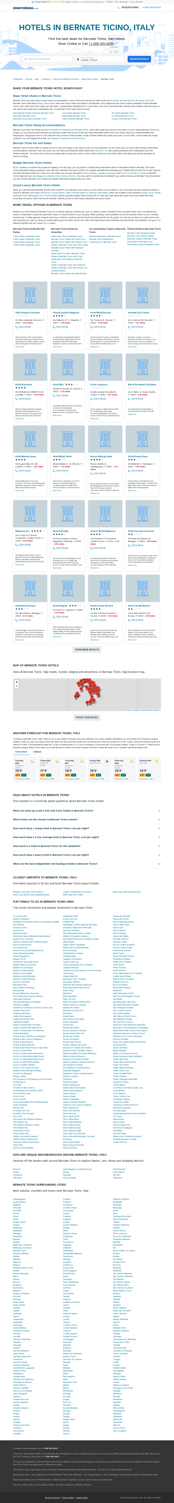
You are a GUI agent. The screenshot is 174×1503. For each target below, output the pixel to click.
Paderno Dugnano (121, 1199)
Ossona (66, 1431)
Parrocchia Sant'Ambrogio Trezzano (79, 1136)
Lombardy (46, 79)
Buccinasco (18, 1288)
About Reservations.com (24, 1479)
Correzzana (68, 1210)
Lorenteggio (68, 1339)
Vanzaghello (118, 1371)
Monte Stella (68, 1016)
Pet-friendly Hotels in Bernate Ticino (143, 244)
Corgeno (67, 1199)
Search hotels (139, 59)
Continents (18, 79)
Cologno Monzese (21, 1425)
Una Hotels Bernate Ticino (74, 113)
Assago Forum (147, 193)
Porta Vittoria (118, 1172)
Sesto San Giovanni (121, 1311)
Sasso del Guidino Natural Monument (129, 1042)
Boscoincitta (18, 990)
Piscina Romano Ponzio (123, 956)
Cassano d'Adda (20, 1362)
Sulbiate (116, 1333)
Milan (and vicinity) (90, 79)
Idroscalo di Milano (71, 930)
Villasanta (117, 1414)
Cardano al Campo (21, 1331)
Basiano (16, 1239)
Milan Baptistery (70, 996)
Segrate (116, 1299)
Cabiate (16, 1308)
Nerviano (67, 1405)
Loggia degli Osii (70, 976)
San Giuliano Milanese (123, 1276)
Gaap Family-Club (21, 1133)
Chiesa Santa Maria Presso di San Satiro (31, 1048)
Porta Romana (119, 1169)
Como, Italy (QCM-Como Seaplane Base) (31, 895)
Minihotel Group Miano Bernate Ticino (30, 119)
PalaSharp (67, 1079)
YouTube (59, 1484)
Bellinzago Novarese (22, 1248)
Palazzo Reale (69, 1096)
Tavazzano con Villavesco (124, 1339)
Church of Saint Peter (22, 1050)
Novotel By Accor (128, 100)
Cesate (16, 1405)
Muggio (66, 1399)
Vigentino (117, 1402)
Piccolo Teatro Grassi (122, 947)
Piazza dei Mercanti (121, 916)
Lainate (66, 1296)
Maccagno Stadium (71, 982)
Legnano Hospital (70, 967)
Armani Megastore (21, 956)
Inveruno (67, 1288)
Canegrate (17, 1322)
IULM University (70, 950)
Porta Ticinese (119, 967)
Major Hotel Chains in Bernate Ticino (37, 95)
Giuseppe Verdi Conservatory (26, 1142)
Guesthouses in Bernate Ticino (103, 242)
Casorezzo (18, 1359)
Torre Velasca (119, 1093)
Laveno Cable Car (71, 962)
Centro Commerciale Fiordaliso (27, 1025)
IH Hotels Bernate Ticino (122, 116)
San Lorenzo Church (122, 1010)
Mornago (67, 1394)
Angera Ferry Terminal (23, 939)
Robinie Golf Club (120, 982)
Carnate (16, 1336)
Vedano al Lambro (121, 1385)
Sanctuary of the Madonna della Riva (129, 1025)
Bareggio (17, 1233)
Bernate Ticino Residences (101, 239)
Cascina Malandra (21, 1351)
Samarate (117, 1271)
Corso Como (18, 1096)
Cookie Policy (82, 1497)
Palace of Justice (70, 1076)
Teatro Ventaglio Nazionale (125, 1079)
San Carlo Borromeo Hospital (126, 1005)
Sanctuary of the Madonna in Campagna (130, 1028)
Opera (66, 1422)
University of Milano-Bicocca (125, 1105)
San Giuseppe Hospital (123, 1008)
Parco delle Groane (71, 1125)
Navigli (66, 1172)
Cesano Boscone (21, 1399)
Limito (65, 1311)
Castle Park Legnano (22, 1016)
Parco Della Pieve (71, 1119)
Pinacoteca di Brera (121, 950)
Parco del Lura (69, 1113)
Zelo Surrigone (119, 1431)
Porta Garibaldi (69, 1178)
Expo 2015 (17, 1116)
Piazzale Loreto (120, 942)
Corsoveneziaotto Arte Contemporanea (30, 1102)
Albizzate (17, 1208)
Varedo (116, 1382)
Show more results (87, 649)
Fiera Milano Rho (20, 1128)
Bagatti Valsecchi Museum (24, 965)
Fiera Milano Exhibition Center (26, 1125)
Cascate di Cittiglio (21, 1005)
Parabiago (117, 1205)
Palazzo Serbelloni (71, 1099)
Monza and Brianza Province (66, 79)
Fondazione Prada (21, 1131)
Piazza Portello (119, 933)
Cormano (67, 1202)
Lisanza (66, 1316)
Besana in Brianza (21, 1253)
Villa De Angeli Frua (121, 1125)
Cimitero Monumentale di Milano (27, 1070)
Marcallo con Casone (72, 1359)
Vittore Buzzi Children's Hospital (127, 1136)
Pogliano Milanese (121, 1225)
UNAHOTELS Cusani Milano (52, 193)
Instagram (69, 1484)
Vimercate (117, 1419)
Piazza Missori (119, 930)
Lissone (66, 1322)
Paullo (115, 1210)
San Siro (116, 1175)
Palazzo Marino (70, 1093)
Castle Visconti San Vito (23, 1019)
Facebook (43, 1484)
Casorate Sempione (22, 1356)
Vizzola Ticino (119, 1428)
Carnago (17, 1333)
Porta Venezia (119, 970)
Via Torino (117, 1116)
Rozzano (117, 1265)
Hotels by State (59, 1479)
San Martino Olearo (121, 1282)
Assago (16, 1225)
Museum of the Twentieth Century (78, 1050)
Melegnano (68, 1371)
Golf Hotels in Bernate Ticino (140, 242)
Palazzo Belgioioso (71, 1085)
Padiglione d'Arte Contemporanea (78, 1073)
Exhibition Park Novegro (23, 1113)
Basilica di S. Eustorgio (23, 967)
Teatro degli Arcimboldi (123, 1068)
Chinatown (17, 1175)
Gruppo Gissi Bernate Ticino (124, 119)
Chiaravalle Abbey (21, 1033)
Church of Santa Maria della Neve (28, 1053)
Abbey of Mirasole (21, 919)
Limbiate (66, 1308)
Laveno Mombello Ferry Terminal (77, 965)
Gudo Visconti (69, 1285)
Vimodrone (118, 1422)
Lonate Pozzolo (70, 1336)
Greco (66, 1276)
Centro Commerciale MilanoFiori (27, 1028)
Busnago (17, 1299)
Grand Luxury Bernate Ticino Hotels (36, 185)
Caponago (17, 1325)
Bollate (16, 1271)
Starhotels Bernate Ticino (24, 116)
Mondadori (67, 1013)
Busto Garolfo (19, 1305)
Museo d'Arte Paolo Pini (73, 1033)
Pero (115, 1213)
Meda (65, 1365)
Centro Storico (19, 1385)
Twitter (51, 1484)
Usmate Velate (119, 1368)
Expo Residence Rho (79, 130)
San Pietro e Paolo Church (125, 1016)
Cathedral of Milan (21, 1022)
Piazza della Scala (121, 925)
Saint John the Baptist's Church (126, 996)
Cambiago (17, 1313)
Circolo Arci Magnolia (22, 1073)
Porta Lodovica (120, 1233)
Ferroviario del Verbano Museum (27, 1119)
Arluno (16, 1219)
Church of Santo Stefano (24, 1065)
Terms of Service (52, 1497)
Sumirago (117, 1336)
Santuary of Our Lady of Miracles (127, 1036)
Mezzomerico (69, 1376)
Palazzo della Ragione (73, 1090)
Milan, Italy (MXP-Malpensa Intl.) (127, 892)
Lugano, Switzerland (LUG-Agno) (77, 892)
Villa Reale (117, 1131)
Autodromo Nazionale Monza (26, 962)
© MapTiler (136, 710)
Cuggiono (67, 1219)
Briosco (16, 1282)
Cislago (16, 1414)
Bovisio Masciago (21, 1273)
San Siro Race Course (123, 1022)
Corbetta (17, 1434)
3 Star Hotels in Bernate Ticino (26, 242)
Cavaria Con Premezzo (23, 1379)
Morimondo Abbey (71, 1028)
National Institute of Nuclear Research (80, 1053)
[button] (88, 690)
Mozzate (67, 1396)
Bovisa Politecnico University (26, 993)
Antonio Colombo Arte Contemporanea (30, 942)
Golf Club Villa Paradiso (23, 1148)
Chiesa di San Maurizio (23, 1042)
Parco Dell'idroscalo (72, 1128)
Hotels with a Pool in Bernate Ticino (67, 236)
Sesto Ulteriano (120, 1313)
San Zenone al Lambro (123, 1288)
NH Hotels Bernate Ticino (123, 113)
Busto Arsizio (18, 1302)
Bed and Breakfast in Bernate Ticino (105, 236)
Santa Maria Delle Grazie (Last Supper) (130, 1030)
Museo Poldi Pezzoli (72, 1042)
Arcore (16, 1213)
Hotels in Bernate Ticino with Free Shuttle (69, 245)
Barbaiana (17, 1231)
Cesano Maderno (21, 1402)
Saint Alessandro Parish (123, 993)
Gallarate (67, 1248)
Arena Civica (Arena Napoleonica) (28, 950)
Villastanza (117, 1416)
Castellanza (18, 1374)
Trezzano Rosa (119, 1348)
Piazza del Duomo (121, 919)
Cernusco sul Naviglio (22, 1391)
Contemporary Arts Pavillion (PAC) (28, 1090)
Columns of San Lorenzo (24, 1088)
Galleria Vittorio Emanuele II (25, 1139)
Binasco (16, 1265)
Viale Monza (118, 1119)
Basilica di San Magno (22, 973)
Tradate (116, 1345)
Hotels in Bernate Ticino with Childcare (68, 265)
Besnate (16, 1259)
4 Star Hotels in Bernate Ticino (26, 239)
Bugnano (17, 1291)
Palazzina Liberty (70, 1082)
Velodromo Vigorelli (121, 1108)
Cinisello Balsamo (21, 1408)
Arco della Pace (20, 947)
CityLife (16, 1419)
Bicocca (81, 138)
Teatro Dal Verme (121, 1065)
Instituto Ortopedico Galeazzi (76, 936)
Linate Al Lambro (70, 1313)
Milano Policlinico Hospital (74, 1005)
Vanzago (117, 1374)
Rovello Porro (119, 1262)
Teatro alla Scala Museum (124, 1062)
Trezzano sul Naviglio (122, 1351)
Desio (65, 1231)
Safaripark (117, 990)
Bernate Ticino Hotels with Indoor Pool (68, 239)
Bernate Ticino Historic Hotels (140, 236)
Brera (15, 1276)
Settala (116, 1316)
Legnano (67, 1299)
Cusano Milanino (70, 1225)
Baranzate (17, 1228)
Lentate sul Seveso (71, 1302)
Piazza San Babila (120, 936)
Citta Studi (17, 1178)
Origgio (66, 1425)
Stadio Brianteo (120, 1050)
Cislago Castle (19, 1076)
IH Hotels (115, 100)
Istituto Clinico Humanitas (74, 945)
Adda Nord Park (20, 933)
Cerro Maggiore (20, 1394)
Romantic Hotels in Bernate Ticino (142, 239)
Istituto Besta (68, 942)
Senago (116, 1302)
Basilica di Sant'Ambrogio (24, 976)
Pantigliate (117, 1202)
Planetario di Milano (121, 959)
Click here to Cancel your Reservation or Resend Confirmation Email (44, 1469)
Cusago (66, 1222)
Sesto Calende (119, 1308)
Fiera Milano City (20, 1122)
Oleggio (66, 1416)
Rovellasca (118, 1259)
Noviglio (66, 1414)
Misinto (66, 1385)
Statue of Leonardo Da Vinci (125, 1053)
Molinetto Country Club (73, 1010)
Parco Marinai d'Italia (72, 1131)
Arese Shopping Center (23, 953)
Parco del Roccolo (71, 1116)
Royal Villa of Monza (122, 988)
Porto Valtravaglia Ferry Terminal (36, 195)
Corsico (66, 1213)
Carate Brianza (19, 1328)
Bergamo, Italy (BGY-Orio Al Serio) (28, 892)
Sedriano (117, 1296)
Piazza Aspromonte (71, 1142)
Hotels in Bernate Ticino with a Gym (67, 256)
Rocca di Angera (120, 985)
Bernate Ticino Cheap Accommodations (39, 125)
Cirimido (16, 1411)
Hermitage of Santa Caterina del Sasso (80, 925)
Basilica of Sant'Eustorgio (24, 979)
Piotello (116, 1222)
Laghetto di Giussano (107, 173)
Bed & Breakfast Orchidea (56, 130)
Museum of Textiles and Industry (77, 1048)
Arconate (17, 1210)
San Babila (117, 999)
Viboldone (117, 1399)
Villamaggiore (119, 1411)
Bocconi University (21, 982)
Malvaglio (67, 1351)
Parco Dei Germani (71, 1111)
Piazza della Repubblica (123, 922)
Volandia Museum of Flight (124, 1139)
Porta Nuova (118, 965)
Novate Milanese (70, 1408)
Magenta (67, 1345)
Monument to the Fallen (73, 1019)
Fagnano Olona (70, 1233)
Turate (116, 1362)
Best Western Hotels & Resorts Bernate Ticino (33, 113)
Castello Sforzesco (21, 1010)
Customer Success (76, 1479)
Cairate (16, 1311)
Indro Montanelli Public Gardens (77, 933)
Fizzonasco (68, 1242)
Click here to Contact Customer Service (114, 1469)
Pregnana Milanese (121, 1239)
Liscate (66, 1319)
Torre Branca (119, 1090)
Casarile (16, 1348)
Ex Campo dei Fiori (21, 1111)
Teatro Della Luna (121, 1070)
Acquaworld (18, 930)
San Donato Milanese (122, 1273)
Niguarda (67, 1175)
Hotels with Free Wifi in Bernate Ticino (68, 253)
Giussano (67, 1262)
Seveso (116, 1322)
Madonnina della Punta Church (76, 988)
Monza (66, 1388)
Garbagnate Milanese (72, 1253)
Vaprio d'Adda (119, 1376)
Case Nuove (18, 1353)
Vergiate (116, 1391)
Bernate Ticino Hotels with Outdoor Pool (69, 242)
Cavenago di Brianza (22, 1382)
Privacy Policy (68, 1497)
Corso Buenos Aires (22, 1093)
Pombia (116, 1228)
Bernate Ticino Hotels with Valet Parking (68, 273)
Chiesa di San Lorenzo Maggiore (27, 1039)
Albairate (17, 1205)
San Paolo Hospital (121, 1013)
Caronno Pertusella (21, 1339)
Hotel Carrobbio (73, 193)
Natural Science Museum (74, 1056)
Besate (16, 1256)
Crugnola (67, 1216)
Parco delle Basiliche (72, 1122)
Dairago (66, 1228)
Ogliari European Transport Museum (79, 1062)
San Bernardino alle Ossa (124, 1002)
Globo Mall (18, 1145)
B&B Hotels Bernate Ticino (74, 116)
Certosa (16, 1396)
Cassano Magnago (21, 1365)
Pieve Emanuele (120, 1219)
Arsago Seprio (19, 1222)
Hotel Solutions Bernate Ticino (75, 119)
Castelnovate (19, 1376)
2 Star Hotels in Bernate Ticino (26, 245)
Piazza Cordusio (70, 1148)
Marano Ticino (69, 1356)
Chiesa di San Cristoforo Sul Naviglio (29, 1036)
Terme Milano (119, 1085)
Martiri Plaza (68, 990)
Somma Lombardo (121, 1331)
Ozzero (66, 1434)
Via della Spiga (119, 1111)
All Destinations (44, 1479)
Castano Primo (19, 1371)
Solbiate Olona (119, 1328)
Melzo (65, 1374)
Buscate (16, 1296)
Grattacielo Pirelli (70, 916)
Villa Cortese (118, 1408)
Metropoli (67, 993)
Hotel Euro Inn (101, 151)
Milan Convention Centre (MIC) (77, 1002)
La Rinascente (69, 956)
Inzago (66, 1291)
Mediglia (66, 1368)
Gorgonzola (68, 1268)
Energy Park (18, 1108)
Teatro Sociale (119, 1076)
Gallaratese (68, 1251)
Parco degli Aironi (70, 1108)
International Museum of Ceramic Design (81, 939)
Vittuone (116, 1425)
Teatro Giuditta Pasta (122, 1073)
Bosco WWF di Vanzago (23, 988)
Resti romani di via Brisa (123, 979)
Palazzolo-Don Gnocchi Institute (77, 1105)
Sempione (117, 1178)
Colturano (17, 1428)
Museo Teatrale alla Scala (74, 1045)
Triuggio (116, 1359)
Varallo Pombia (119, 1379)
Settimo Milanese (120, 1319)
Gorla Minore (69, 1273)
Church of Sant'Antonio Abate (26, 1062)
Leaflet (128, 710)
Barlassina (17, 1236)
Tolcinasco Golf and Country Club (128, 1088)
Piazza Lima (118, 927)
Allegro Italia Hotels (46, 103)
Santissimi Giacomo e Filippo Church (129, 1033)
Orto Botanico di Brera (73, 1065)
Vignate (116, 1405)
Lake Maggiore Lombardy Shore (61, 138)
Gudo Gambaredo (71, 1282)
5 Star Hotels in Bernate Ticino (26, 236)
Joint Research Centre (73, 953)
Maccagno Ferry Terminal (74, 979)
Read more (19, 347)
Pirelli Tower (118, 953)
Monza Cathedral (70, 1022)
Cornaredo (68, 1205)
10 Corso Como (20, 916)
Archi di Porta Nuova (22, 945)
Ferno (65, 1239)
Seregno (117, 1305)
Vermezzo (117, 1394)
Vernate (116, 1396)
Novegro (67, 1411)
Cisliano (16, 1416)
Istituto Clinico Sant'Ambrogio (76, 947)
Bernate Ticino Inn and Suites (32, 143)
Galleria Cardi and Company (25, 1136)
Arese (15, 1216)
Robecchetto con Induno (124, 1251)
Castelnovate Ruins (21, 1013)
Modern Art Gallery (71, 1008)
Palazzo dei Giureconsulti (74, 1088)
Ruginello (117, 1268)
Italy (37, 79)
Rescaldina (118, 1245)
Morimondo (68, 1391)
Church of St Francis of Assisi (134, 173)
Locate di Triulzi (70, 1325)
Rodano (116, 1253)
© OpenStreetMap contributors (150, 710)
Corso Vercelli (19, 1099)
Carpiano (17, 1342)
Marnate (66, 1362)
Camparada (18, 1319)
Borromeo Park (20, 985)
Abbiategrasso (19, 1199)
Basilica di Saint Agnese (23, 970)
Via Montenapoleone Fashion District (129, 1113)
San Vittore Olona (121, 1285)
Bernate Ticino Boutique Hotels (141, 233)
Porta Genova (119, 1231)
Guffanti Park (68, 922)
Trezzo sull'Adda (120, 1353)
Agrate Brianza (19, 1202)
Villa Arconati (118, 1122)
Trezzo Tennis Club (121, 1096)
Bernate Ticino (19, 1251)
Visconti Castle (119, 1133)
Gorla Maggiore (70, 1271)
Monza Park (68, 1025)
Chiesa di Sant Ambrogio (24, 1045)
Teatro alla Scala (120, 1059)
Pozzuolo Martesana (122, 1236)
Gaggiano (67, 1245)
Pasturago (117, 1208)
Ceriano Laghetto (21, 1388)
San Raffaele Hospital (122, 1019)
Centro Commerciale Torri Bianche (28, 1030)
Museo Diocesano (71, 1039)
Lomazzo (67, 1331)
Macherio (67, 1342)
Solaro (116, 1325)
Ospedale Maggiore (71, 1070)
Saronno (117, 1293)
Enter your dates (87, 717)
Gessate (66, 1259)
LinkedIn (78, 1484)
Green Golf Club (70, 919)
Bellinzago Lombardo (22, 1245)
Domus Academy (89, 173)
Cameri (16, 1316)
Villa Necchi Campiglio (122, 1128)
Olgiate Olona (69, 1419)
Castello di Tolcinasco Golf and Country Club (33, 1008)
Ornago (66, 1428)
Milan (65, 1379)
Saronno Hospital (120, 1039)
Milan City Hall (69, 999)
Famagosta (68, 1236)
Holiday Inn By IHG (146, 100)
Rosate (116, 1256)
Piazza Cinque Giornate (73, 1145)
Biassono (17, 1262)
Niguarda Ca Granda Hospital (75, 1059)
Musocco (67, 1402)
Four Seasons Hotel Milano (96, 193)
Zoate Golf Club (120, 1142)
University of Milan (121, 1102)
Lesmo (66, 1305)
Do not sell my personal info (99, 1479)
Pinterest (87, 1484)
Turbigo (116, 1365)
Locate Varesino (70, 1328)
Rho (114, 1248)
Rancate (116, 1242)
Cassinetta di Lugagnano (24, 1368)
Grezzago (67, 1279)
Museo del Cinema (71, 1036)
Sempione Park (119, 1045)
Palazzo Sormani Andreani (74, 1102)
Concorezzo (18, 1431)
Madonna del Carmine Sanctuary (77, 985)
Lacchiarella (68, 1293)
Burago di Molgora (21, 1293)
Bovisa (65, 176)
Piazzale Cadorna (120, 939)
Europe (29, 79)
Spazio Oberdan (120, 1048)
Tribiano (116, 1356)
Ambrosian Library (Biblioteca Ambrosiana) (31, 936)
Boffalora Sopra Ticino (23, 1268)
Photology (67, 1139)
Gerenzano (68, 1256)
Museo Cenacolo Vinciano (74, 1030)
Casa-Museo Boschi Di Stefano (27, 1002)
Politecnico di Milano (122, 962)
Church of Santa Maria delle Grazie (28, 1056)
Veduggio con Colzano (123, 1388)
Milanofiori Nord (70, 1382)
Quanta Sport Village (122, 976)
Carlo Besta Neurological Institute (28, 996)
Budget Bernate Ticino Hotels (32, 162)
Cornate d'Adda (70, 1208)
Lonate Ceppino (70, 1333)
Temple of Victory (121, 1082)
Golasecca (68, 1265)
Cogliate (16, 1422)
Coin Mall (17, 1085)
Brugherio (17, 1285)
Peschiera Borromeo (122, 1216)
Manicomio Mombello (72, 1353)
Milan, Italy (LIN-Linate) (73, 895)
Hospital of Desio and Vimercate (77, 927)
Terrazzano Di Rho (121, 1342)
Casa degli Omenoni (22, 999)
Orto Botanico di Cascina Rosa (76, 1068)
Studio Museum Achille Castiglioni (127, 1056)
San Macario (118, 1279)
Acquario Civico (20, 927)
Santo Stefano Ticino (122, 1291)
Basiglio (16, 1242)
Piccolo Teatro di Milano (124, 945)
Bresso (16, 1279)
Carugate (17, 1345)
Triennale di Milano (121, 1099)
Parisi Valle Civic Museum (74, 1133)
